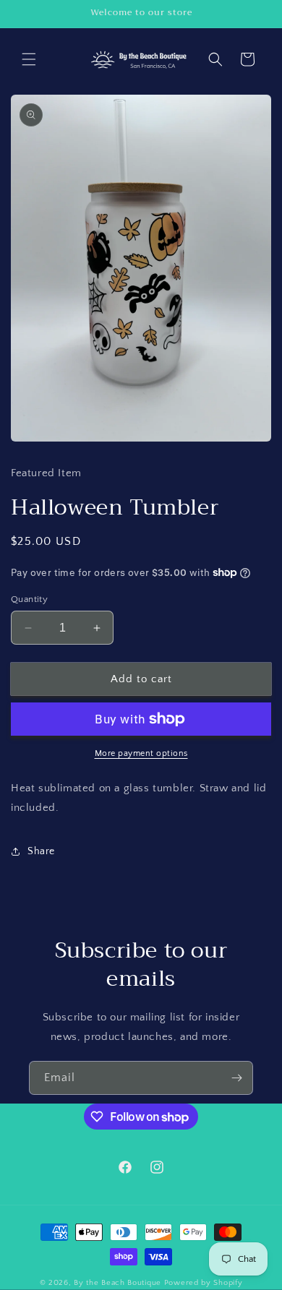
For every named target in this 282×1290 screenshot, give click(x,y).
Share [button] (41, 851)
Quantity (29, 599)
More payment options (141, 753)
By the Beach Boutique (118, 1282)
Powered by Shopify (203, 1282)
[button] (29, 59)
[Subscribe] (236, 1078)
